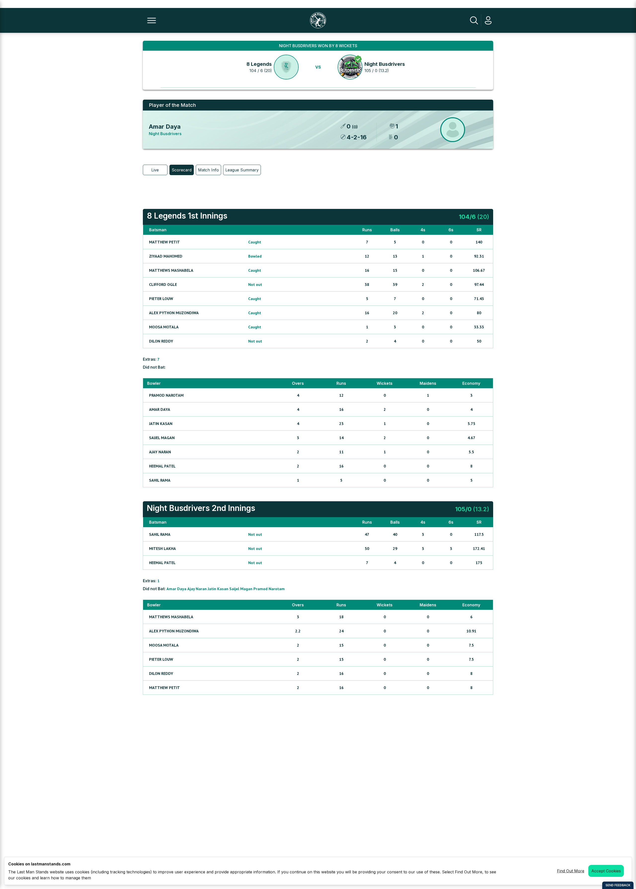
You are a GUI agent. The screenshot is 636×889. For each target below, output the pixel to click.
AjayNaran (160, 451)
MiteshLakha (162, 548)
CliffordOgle (163, 284)
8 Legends (259, 64)
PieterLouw (161, 298)
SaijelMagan (162, 437)
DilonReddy (161, 341)
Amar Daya (165, 126)
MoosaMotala (164, 326)
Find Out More (570, 870)
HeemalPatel (162, 466)
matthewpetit (164, 241)
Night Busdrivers (384, 64)
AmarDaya (159, 409)
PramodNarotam (166, 395)
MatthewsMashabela (171, 270)
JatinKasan (160, 423)
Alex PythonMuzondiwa (174, 312)
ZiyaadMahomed (165, 256)
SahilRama (159, 480)
